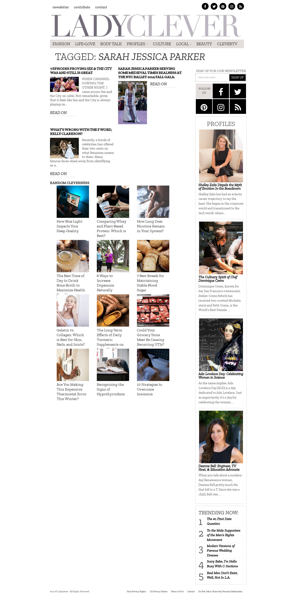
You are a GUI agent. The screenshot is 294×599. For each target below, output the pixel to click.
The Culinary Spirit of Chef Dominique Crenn (218, 279)
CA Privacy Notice (158, 591)
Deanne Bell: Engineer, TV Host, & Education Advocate (219, 468)
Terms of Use (177, 591)
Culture (162, 43)
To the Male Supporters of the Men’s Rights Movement (223, 535)
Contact (101, 7)
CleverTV (227, 43)
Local (183, 43)
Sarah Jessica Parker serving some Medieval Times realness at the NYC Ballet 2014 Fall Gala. (150, 72)
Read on (58, 112)
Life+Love (85, 43)
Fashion (61, 43)
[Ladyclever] (145, 26)
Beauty (204, 43)
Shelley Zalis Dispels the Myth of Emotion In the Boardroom (220, 186)
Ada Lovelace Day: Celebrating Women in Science (221, 375)
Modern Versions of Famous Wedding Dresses (221, 550)
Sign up (237, 77)
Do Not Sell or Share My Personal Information (220, 591)
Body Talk (111, 43)
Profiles (136, 43)
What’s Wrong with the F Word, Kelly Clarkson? (81, 131)
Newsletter (61, 7)
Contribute (82, 7)
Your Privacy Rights (136, 591)
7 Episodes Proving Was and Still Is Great (81, 70)
